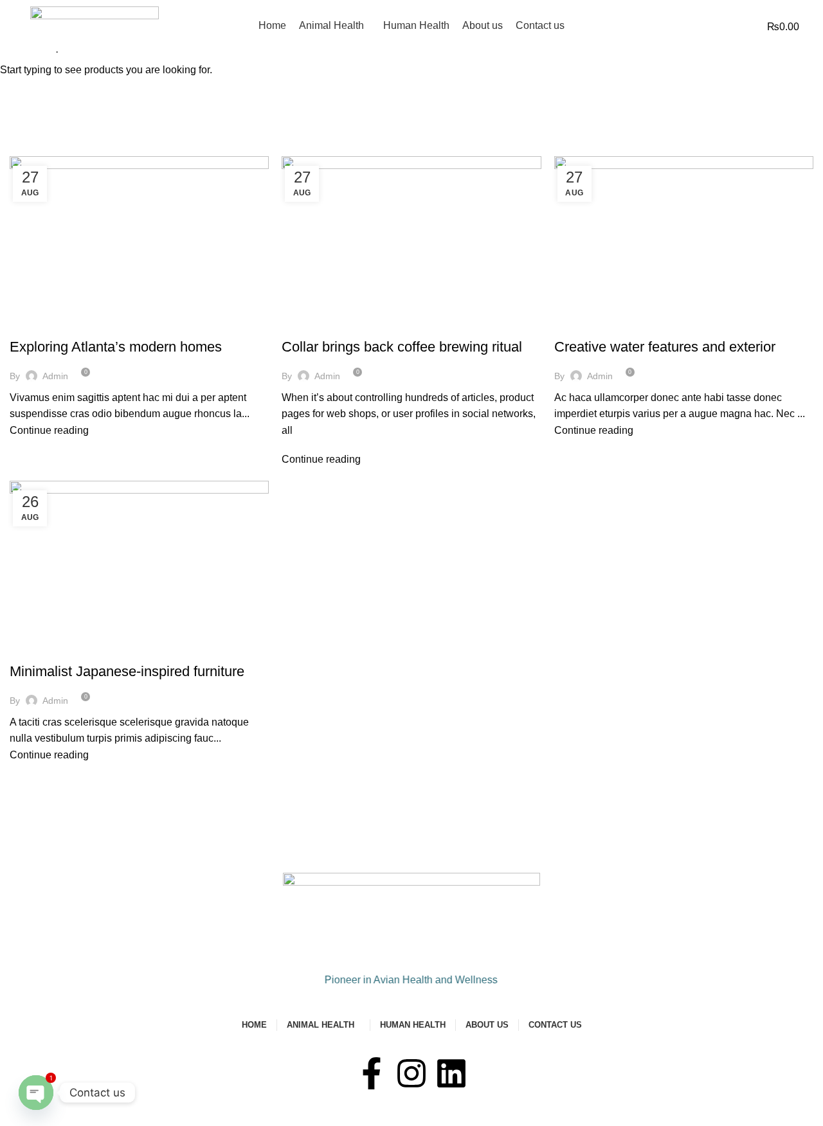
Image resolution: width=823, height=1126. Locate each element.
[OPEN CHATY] (36, 1092)
